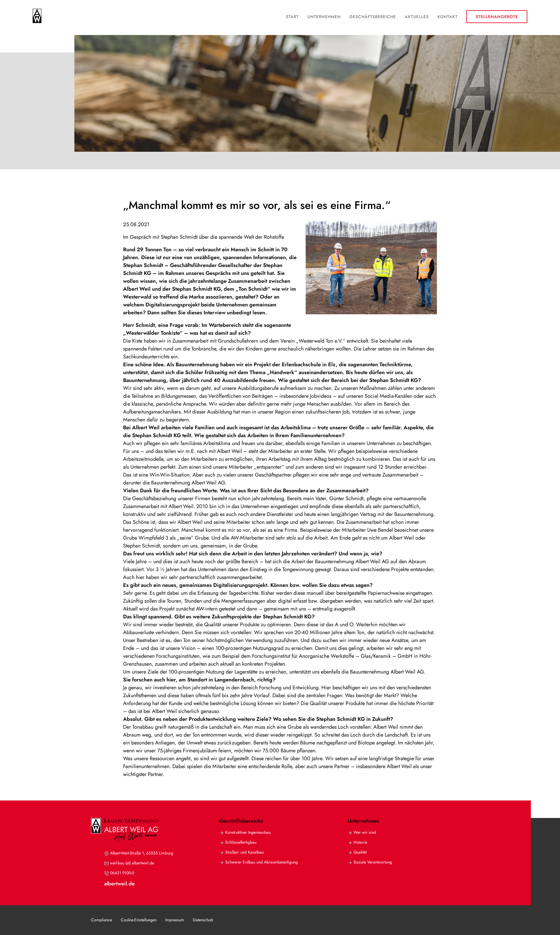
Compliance (101, 920)
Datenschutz (203, 920)
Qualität (360, 852)
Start (292, 17)
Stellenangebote (497, 17)
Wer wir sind (365, 832)
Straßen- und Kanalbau (244, 852)
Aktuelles (417, 17)
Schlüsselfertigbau (240, 842)
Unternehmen (324, 17)
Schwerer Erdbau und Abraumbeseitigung (261, 862)
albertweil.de (119, 883)
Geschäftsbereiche (372, 17)
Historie (360, 842)
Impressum (174, 920)
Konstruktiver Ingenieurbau (248, 832)
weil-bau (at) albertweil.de (132, 863)
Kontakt (448, 17)
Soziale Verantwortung (373, 862)
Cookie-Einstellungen (139, 920)
